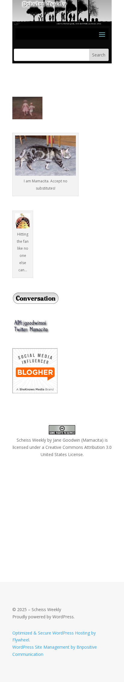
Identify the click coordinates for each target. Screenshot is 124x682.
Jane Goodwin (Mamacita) (78, 440)
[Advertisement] (57, 506)
